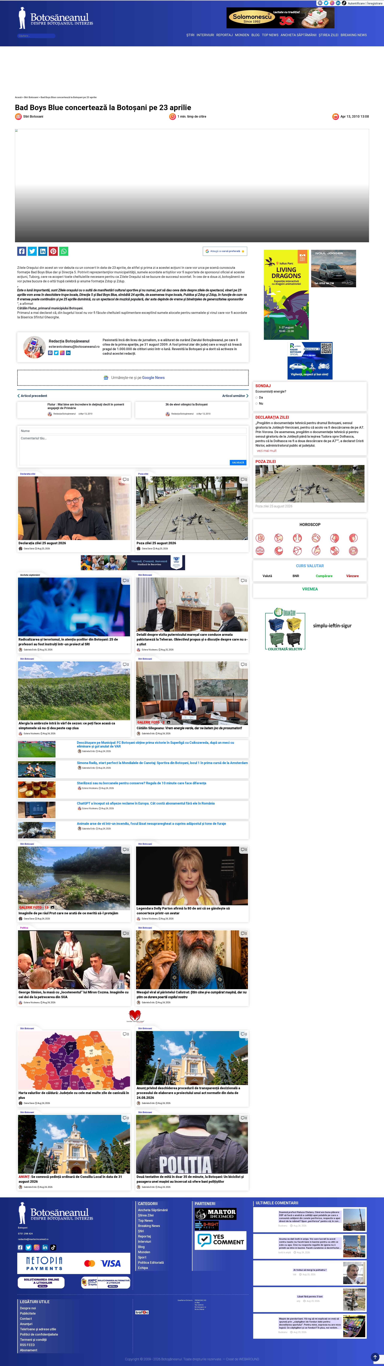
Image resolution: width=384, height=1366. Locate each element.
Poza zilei (143, 474)
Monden (144, 1252)
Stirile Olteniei (199, 1309)
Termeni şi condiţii (33, 1340)
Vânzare (352, 576)
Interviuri (144, 1241)
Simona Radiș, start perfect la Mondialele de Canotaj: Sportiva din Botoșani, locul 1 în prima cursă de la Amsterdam (162, 763)
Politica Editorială (151, 1262)
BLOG (255, 35)
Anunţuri (26, 1324)
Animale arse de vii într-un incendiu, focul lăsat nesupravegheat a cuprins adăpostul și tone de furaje (151, 824)
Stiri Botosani (31, 97)
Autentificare (356, 3)
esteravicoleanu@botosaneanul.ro (74, 346)
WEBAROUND (249, 1359)
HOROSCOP (310, 525)
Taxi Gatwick (199, 1305)
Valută (267, 576)
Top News (145, 1220)
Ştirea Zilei (146, 1215)
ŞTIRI (190, 35)
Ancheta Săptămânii (153, 1210)
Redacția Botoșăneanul (69, 341)
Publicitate (28, 1313)
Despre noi (28, 1308)
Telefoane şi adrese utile (38, 1329)
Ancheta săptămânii (30, 575)
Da (261, 397)
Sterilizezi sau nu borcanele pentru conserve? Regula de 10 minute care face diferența (141, 783)
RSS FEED (27, 1345)
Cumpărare (324, 576)
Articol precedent (34, 396)
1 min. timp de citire (191, 116)
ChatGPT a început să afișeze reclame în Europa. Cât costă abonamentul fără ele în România (146, 803)
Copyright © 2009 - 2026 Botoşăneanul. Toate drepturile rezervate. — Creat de (192, 1359)
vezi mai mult (267, 451)
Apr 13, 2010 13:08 (354, 116)
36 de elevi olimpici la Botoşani (186, 404)
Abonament (28, 1350)
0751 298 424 (25, 1233)
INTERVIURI (205, 35)
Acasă (18, 97)
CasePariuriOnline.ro (185, 1300)
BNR (296, 576)
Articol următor (233, 396)
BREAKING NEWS (354, 35)
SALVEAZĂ (238, 462)
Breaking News (149, 1226)
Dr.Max (197, 1302)
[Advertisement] (192, 69)
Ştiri (141, 1231)
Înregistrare (374, 3)
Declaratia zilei (27, 474)
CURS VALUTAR (310, 566)
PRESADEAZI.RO (200, 1300)
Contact (26, 1319)
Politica (24, 928)
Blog (141, 1247)
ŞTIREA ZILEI (328, 35)
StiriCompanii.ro (200, 1307)
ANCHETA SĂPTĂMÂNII (298, 35)
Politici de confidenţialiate (39, 1334)
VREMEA (310, 589)
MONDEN (242, 35)
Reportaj (144, 1236)
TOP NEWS (270, 35)
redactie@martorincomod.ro (33, 1239)
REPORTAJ (224, 35)
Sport (142, 1257)
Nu (261, 403)
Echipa (143, 1268)
